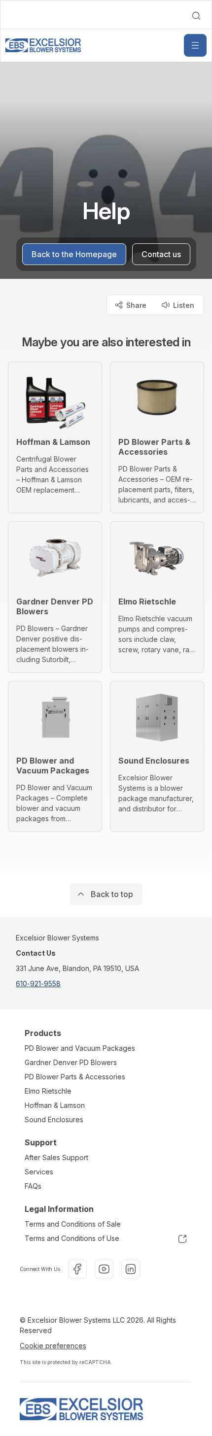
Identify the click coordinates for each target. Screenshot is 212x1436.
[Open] (195, 45)
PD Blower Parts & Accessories (75, 1076)
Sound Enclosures (54, 1119)
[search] (196, 15)
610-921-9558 (38, 983)
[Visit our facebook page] (77, 1269)
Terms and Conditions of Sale (73, 1224)
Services (39, 1172)
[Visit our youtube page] (104, 1269)
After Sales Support (56, 1157)
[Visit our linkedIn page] (130, 1269)
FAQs (33, 1186)
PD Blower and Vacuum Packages (80, 1048)
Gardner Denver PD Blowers (71, 1062)
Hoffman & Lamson (55, 1105)
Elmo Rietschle (48, 1091)
